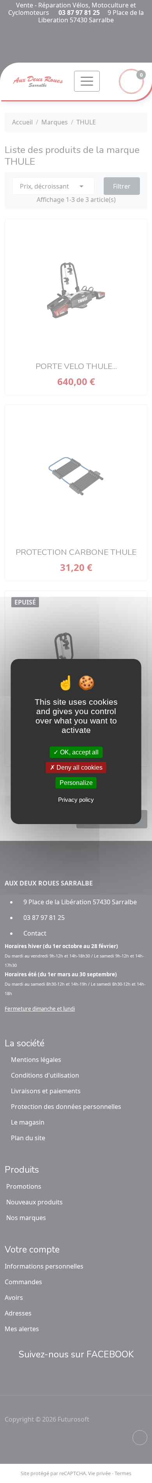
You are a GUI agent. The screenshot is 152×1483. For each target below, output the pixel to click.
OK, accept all (78, 752)
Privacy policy (76, 799)
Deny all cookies (79, 767)
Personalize (76, 782)
